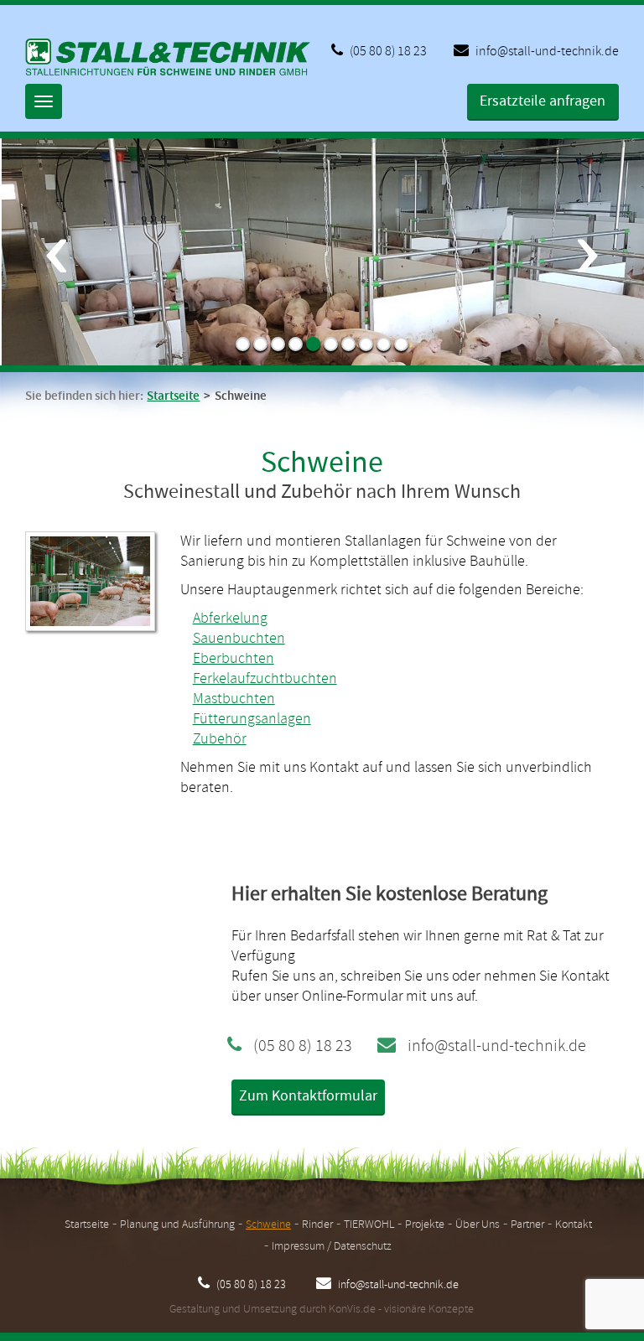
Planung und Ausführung (177, 1225)
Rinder (317, 1225)
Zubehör (220, 739)
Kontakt (573, 1225)
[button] (56, 302)
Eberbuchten (233, 659)
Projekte (424, 1225)
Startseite (173, 396)
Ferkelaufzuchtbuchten (265, 679)
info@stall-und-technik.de (546, 51)
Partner (527, 1225)
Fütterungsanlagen (252, 719)
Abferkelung (230, 618)
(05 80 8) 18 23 (387, 51)
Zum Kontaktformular (308, 1096)
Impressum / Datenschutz (332, 1247)
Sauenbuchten (239, 639)
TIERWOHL (369, 1225)
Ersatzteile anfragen (542, 101)
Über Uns (477, 1225)
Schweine (268, 1225)
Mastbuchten (234, 699)
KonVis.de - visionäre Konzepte (401, 1310)
